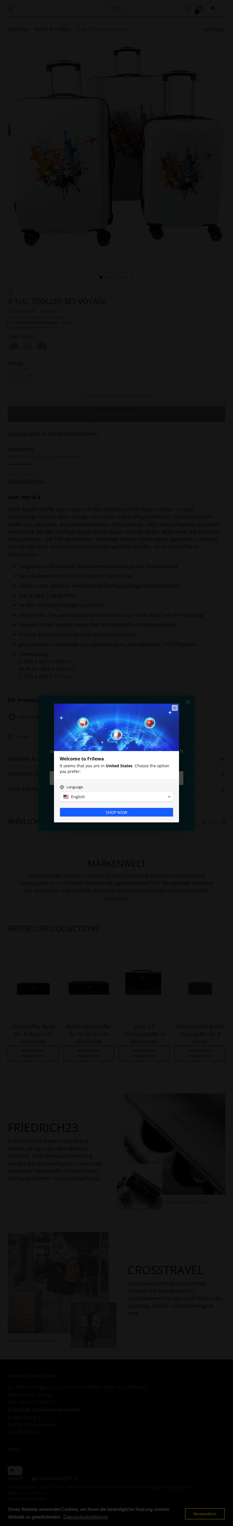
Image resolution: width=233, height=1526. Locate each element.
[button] (116, 797)
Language (74, 787)
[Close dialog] (175, 708)
